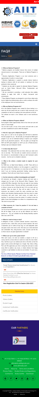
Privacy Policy (7, 371)
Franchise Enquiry (28, 37)
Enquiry (34, 34)
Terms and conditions (26, 369)
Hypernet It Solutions (25, 392)
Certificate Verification (10, 311)
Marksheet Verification (10, 307)
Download (29, 374)
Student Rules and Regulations (25, 371)
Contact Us (9, 374)
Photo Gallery (7, 295)
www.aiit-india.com (20, 366)
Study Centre (19, 374)
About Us (14, 369)
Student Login (7, 303)
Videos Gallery (8, 299)
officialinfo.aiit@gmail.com (20, 363)
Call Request (25, 34)
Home (3, 56)
